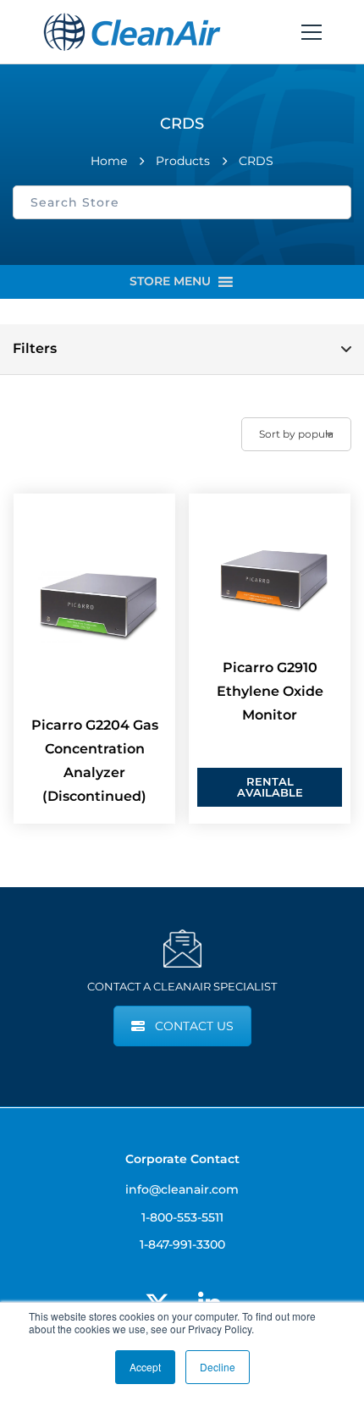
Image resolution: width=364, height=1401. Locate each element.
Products (183, 160)
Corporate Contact (182, 1159)
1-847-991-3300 (182, 1244)
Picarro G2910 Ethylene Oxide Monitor (270, 691)
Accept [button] (145, 1367)
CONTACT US (194, 1026)
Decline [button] (217, 1367)
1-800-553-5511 (182, 1217)
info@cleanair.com (182, 1189)
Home (109, 160)
